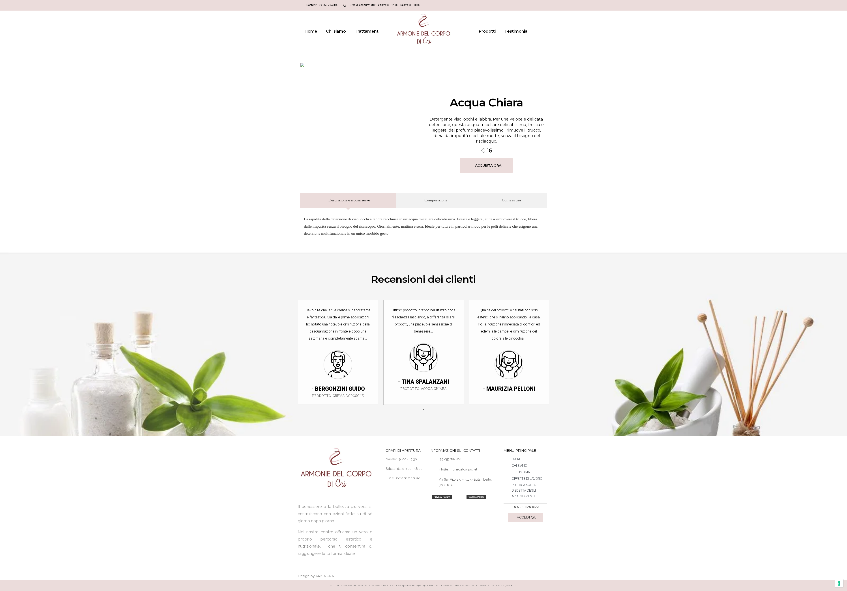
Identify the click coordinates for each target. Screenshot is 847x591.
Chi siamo (336, 31)
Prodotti (487, 31)
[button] (486, 165)
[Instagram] (537, 5)
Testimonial (516, 31)
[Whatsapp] (544, 5)
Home (310, 31)
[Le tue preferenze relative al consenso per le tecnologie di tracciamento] (839, 583)
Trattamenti (367, 31)
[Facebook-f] (529, 5)
